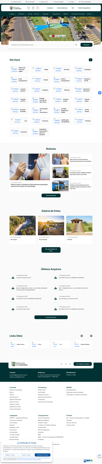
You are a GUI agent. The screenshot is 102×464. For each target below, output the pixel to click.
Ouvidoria (50, 8)
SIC (73, 8)
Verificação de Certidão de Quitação (76, 394)
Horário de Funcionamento (45, 402)
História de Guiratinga (16, 390)
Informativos (13, 430)
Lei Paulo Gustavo (15, 434)
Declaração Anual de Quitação (74, 392)
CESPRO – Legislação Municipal (18, 418)
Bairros (12, 392)
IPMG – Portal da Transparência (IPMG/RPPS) (50, 437)
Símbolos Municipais (15, 399)
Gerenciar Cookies (42, 455)
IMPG (39, 434)
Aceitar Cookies (26, 455)
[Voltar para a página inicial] (19, 364)
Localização (41, 399)
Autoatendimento (71, 390)
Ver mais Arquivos (51, 317)
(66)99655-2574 (19, 377)
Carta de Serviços (62, 8)
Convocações (13, 422)
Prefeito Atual (42, 390)
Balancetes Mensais (43, 420)
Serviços (15, 59)
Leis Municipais (14, 437)
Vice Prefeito (41, 392)
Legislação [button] (45, 14)
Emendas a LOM (14, 427)
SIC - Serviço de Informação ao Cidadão (77, 418)
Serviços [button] (36, 14)
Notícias (30, 14)
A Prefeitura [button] (21, 14)
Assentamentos (14, 397)
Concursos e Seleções (16, 420)
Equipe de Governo (43, 394)
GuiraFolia (41, 432)
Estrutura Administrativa (45, 397)
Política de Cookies (25, 458)
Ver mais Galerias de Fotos (51, 250)
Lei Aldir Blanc (14, 432)
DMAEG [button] (65, 14)
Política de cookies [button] (84, 364)
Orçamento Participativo (78, 14)
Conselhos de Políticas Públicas (47, 425)
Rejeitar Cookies (10, 455)
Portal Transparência (84, 8)
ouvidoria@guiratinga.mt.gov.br (18, 375)
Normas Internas (14, 439)
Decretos (12, 425)
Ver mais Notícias (51, 195)
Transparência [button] (56, 14)
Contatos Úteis (70, 425)
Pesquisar (86, 45)
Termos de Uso (45, 458)
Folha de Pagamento (44, 430)
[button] (71, 1)
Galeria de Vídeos (15, 404)
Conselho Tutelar (42, 422)
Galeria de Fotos (14, 402)
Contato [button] (89, 14)
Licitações (41, 439)
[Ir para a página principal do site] (16, 8)
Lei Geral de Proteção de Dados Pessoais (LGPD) (29, 459)
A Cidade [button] (11, 14)
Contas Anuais (42, 427)
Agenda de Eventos (15, 406)
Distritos (12, 394)
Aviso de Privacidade (35, 458)
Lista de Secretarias (15, 409)
